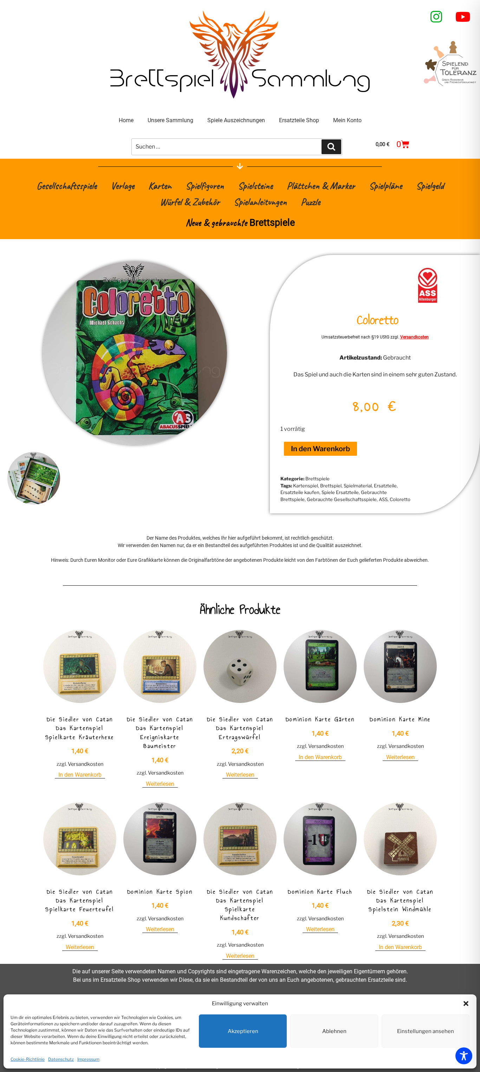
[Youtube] (463, 17)
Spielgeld (430, 185)
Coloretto (400, 499)
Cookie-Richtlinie (28, 1059)
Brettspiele (317, 478)
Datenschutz (61, 1059)
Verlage (122, 185)
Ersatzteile (385, 485)
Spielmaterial (358, 485)
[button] (465, 1003)
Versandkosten (414, 337)
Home (126, 120)
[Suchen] (331, 146)
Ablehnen (334, 1031)
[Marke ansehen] (428, 301)
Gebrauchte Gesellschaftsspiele (342, 499)
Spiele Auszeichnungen (236, 120)
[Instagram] (436, 17)
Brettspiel (331, 485)
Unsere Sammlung (170, 120)
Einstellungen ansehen (425, 1031)
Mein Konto (347, 120)
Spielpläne (385, 185)
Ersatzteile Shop (299, 120)
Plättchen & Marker (321, 185)
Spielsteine (255, 185)
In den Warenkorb (320, 449)
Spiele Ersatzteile (340, 492)
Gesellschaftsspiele (67, 185)
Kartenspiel (305, 485)
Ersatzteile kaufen (299, 492)
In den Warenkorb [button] (80, 774)
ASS (383, 499)
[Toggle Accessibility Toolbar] (464, 1056)
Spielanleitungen (260, 202)
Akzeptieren (243, 1031)
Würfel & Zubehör (190, 202)
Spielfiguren (205, 185)
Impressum (88, 1059)
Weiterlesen (160, 784)
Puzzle (310, 202)
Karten (159, 185)
